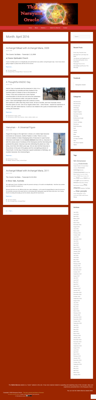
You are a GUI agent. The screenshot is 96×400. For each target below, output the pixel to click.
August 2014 (77, 347)
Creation (78, 174)
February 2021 (77, 232)
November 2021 (77, 224)
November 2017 (77, 269)
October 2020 (77, 235)
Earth (79, 176)
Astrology (76, 116)
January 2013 (77, 374)
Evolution (85, 176)
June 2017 (76, 280)
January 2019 (77, 251)
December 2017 (77, 267)
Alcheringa (76, 107)
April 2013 (76, 370)
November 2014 (77, 341)
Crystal (86, 174)
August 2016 (77, 300)
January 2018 (77, 265)
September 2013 (78, 364)
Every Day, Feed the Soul (80, 52)
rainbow (30, 117)
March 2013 (76, 372)
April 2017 (76, 284)
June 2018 (76, 257)
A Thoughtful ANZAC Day (18, 82)
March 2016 (76, 311)
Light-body (81, 180)
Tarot (75, 140)
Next (11, 211)
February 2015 (77, 335)
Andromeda (76, 109)
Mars (88, 180)
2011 (9, 201)
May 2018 (76, 259)
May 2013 (76, 368)
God (75, 128)
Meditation (76, 182)
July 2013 (76, 366)
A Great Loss (77, 105)
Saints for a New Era (55, 28)
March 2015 (76, 333)
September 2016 (78, 298)
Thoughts (84, 193)
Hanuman (22, 117)
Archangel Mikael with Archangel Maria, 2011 (27, 170)
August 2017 (77, 276)
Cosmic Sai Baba (78, 122)
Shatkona (43, 28)
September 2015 (78, 323)
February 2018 (77, 263)
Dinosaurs (75, 176)
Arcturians (76, 167)
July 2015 (76, 325)
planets (77, 185)
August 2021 (77, 226)
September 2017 (78, 274)
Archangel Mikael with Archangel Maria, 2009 (27, 48)
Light (77, 180)
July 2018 (76, 255)
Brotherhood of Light (78, 118)
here (91, 390)
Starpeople (79, 193)
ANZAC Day (17, 117)
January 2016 (77, 315)
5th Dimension (11, 115)
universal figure (23, 160)
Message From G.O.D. (79, 63)
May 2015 (76, 329)
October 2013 (77, 362)
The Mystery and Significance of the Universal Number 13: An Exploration (81, 60)
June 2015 (76, 327)
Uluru (80, 195)
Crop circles (82, 174)
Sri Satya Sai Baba (78, 138)
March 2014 (76, 354)
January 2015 (77, 337)
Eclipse (81, 176)
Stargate (75, 193)
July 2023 (76, 212)
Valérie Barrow (15, 385)
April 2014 (76, 352)
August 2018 (77, 253)
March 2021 (76, 230)
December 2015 (77, 317)
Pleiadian (81, 185)
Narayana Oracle (80, 84)
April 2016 (76, 309)
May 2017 (76, 282)
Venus (75, 197)
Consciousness (79, 172)
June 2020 (76, 237)
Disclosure (76, 124)
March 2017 (76, 286)
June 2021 (76, 228)
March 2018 (76, 261)
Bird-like (81, 170)
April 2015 (76, 331)
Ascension (81, 168)
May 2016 (76, 306)
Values (75, 144)
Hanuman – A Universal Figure (20, 127)
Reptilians (83, 188)
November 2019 (77, 239)
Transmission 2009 (27, 71)
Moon (83, 182)
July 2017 (76, 278)
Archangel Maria (11, 71)
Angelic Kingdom (78, 111)
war (37, 117)
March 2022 (76, 222)
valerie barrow (85, 195)
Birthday (9, 160)
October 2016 (77, 296)
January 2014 (77, 358)
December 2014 (77, 339)
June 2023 (76, 214)
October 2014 (77, 343)
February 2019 (77, 249)
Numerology (77, 136)
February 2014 (77, 356)
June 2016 (76, 304)
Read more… (9, 67)
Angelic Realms (77, 165)
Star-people (81, 191)
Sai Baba (88, 188)
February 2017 (77, 288)
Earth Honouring (77, 126)
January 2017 (77, 290)
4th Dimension (77, 101)
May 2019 (76, 245)
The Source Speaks (12, 70)
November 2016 (77, 294)
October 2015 (77, 321)
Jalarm (19, 115)
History (15, 115)
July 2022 (76, 220)
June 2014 (76, 350)
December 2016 (77, 292)
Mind (75, 134)
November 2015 (77, 319)
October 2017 (77, 272)
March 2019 (76, 247)
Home (30, 28)
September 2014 (78, 345)
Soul (74, 191)
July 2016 (76, 302)
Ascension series (78, 114)
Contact (65, 28)
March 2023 (76, 218)
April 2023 (76, 216)
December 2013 (77, 360)
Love (85, 180)
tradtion (33, 117)
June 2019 (76, 243)
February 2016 (77, 313)
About (36, 28)
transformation (76, 195)
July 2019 (76, 241)
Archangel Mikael (19, 71)
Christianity (76, 120)
